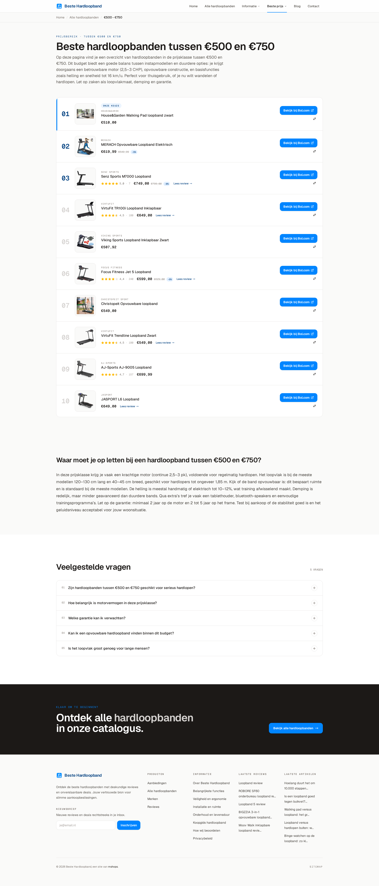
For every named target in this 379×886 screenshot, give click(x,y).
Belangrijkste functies (208, 791)
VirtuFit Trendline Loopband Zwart (128, 335)
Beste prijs (275, 6)
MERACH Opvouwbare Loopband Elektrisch (136, 144)
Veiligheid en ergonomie (209, 799)
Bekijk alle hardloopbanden (293, 728)
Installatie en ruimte (207, 807)
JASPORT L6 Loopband (120, 399)
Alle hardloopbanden (220, 6)
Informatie (249, 6)
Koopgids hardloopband (209, 823)
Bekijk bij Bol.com (296, 110)
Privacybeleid (202, 838)
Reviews (153, 807)
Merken (152, 799)
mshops (113, 866)
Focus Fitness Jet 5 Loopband (126, 272)
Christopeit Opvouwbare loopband (129, 303)
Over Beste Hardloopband (211, 783)
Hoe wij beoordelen (206, 830)
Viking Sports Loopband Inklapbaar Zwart (135, 240)
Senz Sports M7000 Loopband (126, 176)
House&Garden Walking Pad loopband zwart (137, 115)
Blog (297, 6)
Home (193, 6)
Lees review (181, 183)
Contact (313, 6)
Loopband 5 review (252, 804)
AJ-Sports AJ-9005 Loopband (126, 367)
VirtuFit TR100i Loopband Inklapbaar (131, 208)
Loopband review (251, 783)
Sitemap (316, 866)
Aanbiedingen (156, 783)
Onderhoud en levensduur (211, 815)
